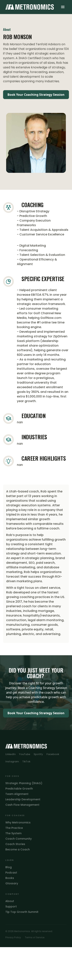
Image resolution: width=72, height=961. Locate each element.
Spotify (38, 754)
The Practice (14, 828)
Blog (8, 867)
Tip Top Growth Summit (21, 912)
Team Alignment (16, 794)
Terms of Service (35, 937)
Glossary (11, 883)
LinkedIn (10, 754)
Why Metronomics (18, 822)
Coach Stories (15, 844)
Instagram (12, 761)
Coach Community (18, 839)
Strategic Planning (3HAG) (23, 783)
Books (9, 878)
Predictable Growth (19, 788)
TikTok (26, 761)
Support (11, 906)
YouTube (24, 754)
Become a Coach (17, 849)
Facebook (52, 754)
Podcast (11, 872)
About (9, 901)
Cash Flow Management (22, 805)
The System (13, 833)
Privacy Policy (13, 937)
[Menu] (63, 7)
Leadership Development (22, 799)
